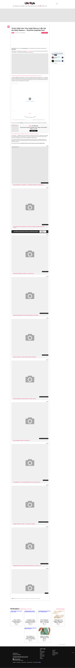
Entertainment (22, 6)
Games (46, 6)
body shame (21, 598)
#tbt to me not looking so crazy (30, 117)
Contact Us (53, 650)
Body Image (16, 598)
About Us (53, 651)
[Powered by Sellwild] (63, 644)
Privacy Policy (18, 662)
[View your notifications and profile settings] (73, 653)
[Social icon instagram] (60, 3)
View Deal (33, 130)
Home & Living (35, 6)
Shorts (39, 6)
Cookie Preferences (29, 662)
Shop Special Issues (55, 653)
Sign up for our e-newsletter (17, 654)
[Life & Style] (30, 3)
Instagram (27, 598)
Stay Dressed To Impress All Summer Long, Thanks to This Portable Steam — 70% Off (33, 128)
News (13, 6)
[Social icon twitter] (20, 653)
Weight (38, 598)
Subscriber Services (55, 652)
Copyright (14, 662)
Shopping (43, 6)
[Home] (21, 650)
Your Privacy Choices (36, 662)
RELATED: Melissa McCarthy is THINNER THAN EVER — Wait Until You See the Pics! (24, 133)
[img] (64, 3)
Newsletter (41, 658)
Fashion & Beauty (17, 6)
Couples (26, 6)
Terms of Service (23, 662)
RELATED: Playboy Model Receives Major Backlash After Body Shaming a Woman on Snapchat (26, 75)
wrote (43, 77)
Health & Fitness (30, 6)
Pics (13, 32)
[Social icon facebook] (59, 3)
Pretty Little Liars (33, 598)
